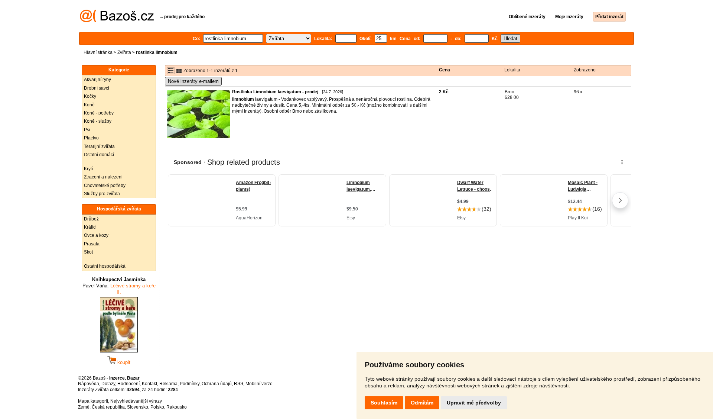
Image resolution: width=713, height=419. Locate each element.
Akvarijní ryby (97, 79)
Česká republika (108, 407)
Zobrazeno (585, 69)
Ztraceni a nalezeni (103, 177)
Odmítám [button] (422, 403)
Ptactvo (91, 138)
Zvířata (124, 52)
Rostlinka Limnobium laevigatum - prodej (275, 91)
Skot (88, 252)
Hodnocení (128, 383)
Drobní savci (96, 88)
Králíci (90, 227)
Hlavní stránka (98, 52)
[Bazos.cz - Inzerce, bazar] (117, 20)
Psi (87, 129)
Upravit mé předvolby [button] (474, 403)
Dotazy (108, 383)
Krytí (88, 168)
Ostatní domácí (99, 154)
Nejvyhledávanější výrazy (136, 401)
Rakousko (176, 407)
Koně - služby (97, 121)
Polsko (157, 407)
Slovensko (137, 407)
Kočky (90, 96)
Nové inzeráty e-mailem (193, 81)
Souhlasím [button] (384, 403)
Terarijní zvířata (99, 146)
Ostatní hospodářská (105, 266)
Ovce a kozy (96, 235)
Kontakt (149, 383)
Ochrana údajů (217, 383)
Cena (444, 69)
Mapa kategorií (93, 401)
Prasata (92, 243)
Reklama (168, 383)
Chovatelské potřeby (105, 185)
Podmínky (189, 383)
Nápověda (88, 383)
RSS (238, 383)
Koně (89, 104)
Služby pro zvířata (102, 193)
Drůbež (91, 219)
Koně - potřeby (99, 113)
